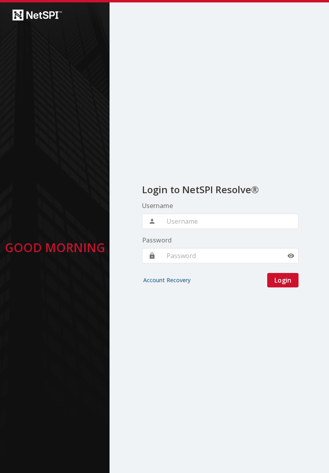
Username (157, 206)
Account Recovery (167, 280)
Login (282, 280)
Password (157, 240)
